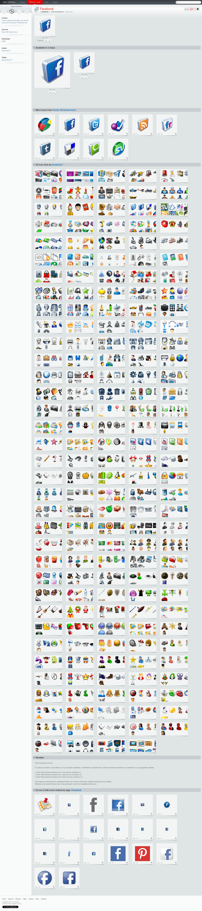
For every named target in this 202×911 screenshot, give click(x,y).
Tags (46, 2)
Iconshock (5, 50)
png (46, 40)
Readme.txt (23, 22)
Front (4, 899)
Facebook (47, 8)
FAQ (37, 899)
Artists (55, 2)
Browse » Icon (35, 2)
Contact (43, 899)
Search (22, 2)
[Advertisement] (75, 29)
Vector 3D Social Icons (9, 32)
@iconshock (6, 60)
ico (49, 40)
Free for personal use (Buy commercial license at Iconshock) (15, 21)
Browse (18, 899)
